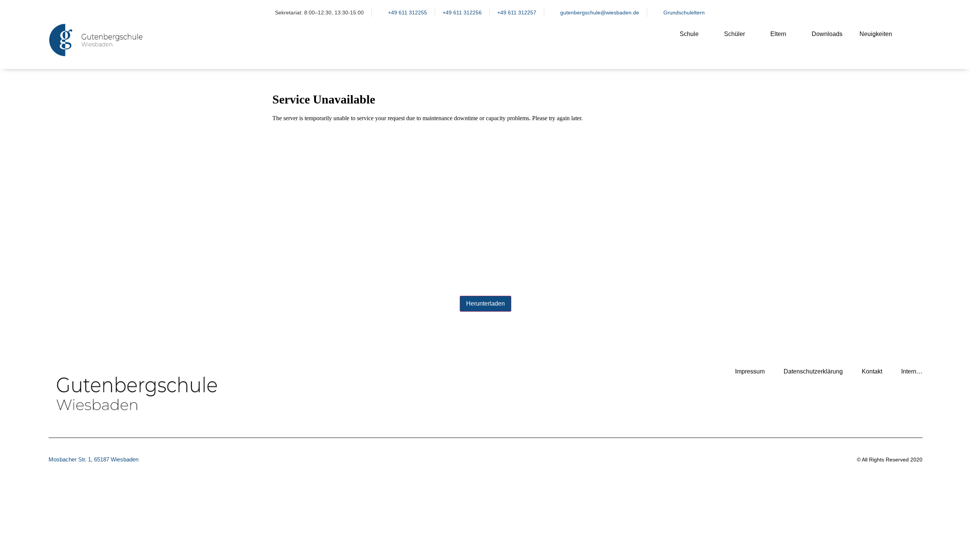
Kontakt (872, 371)
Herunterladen (485, 303)
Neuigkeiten (875, 34)
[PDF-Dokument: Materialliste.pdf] (485, 189)
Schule (689, 34)
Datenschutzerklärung (813, 371)
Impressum (750, 371)
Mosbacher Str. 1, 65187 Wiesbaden (93, 459)
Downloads (827, 34)
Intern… (911, 371)
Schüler (734, 34)
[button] (913, 40)
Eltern (778, 34)
